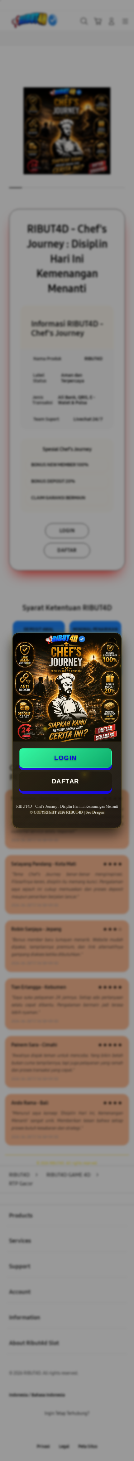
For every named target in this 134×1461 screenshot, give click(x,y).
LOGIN (65, 757)
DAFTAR (65, 781)
